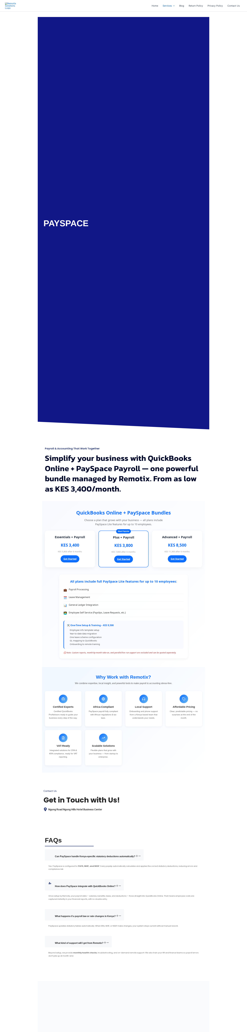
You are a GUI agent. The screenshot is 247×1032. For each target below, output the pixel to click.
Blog (181, 5)
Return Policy (196, 5)
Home (155, 5)
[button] (173, 5)
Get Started (69, 558)
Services (167, 5)
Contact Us (233, 5)
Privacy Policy (215, 5)
